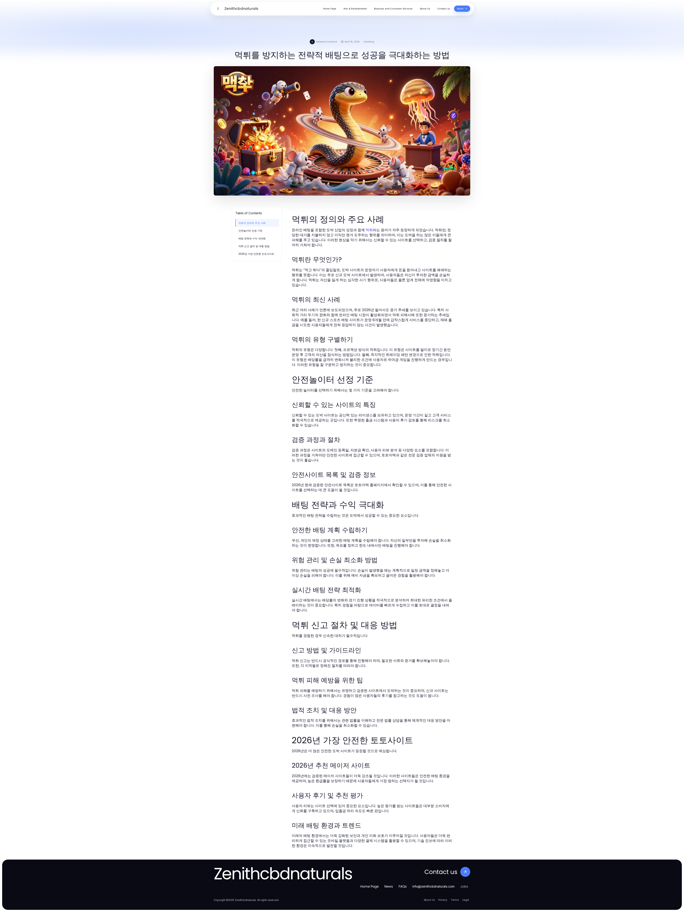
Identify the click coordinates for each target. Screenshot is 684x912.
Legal (465, 900)
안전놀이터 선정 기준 (250, 230)
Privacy (442, 900)
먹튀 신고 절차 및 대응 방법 (254, 246)
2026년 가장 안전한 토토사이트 (256, 253)
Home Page (369, 886)
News (388, 886)
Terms (455, 900)
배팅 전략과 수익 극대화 (252, 238)
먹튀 (369, 230)
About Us (429, 900)
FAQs (403, 886)
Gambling (369, 41)
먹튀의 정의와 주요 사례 (252, 222)
